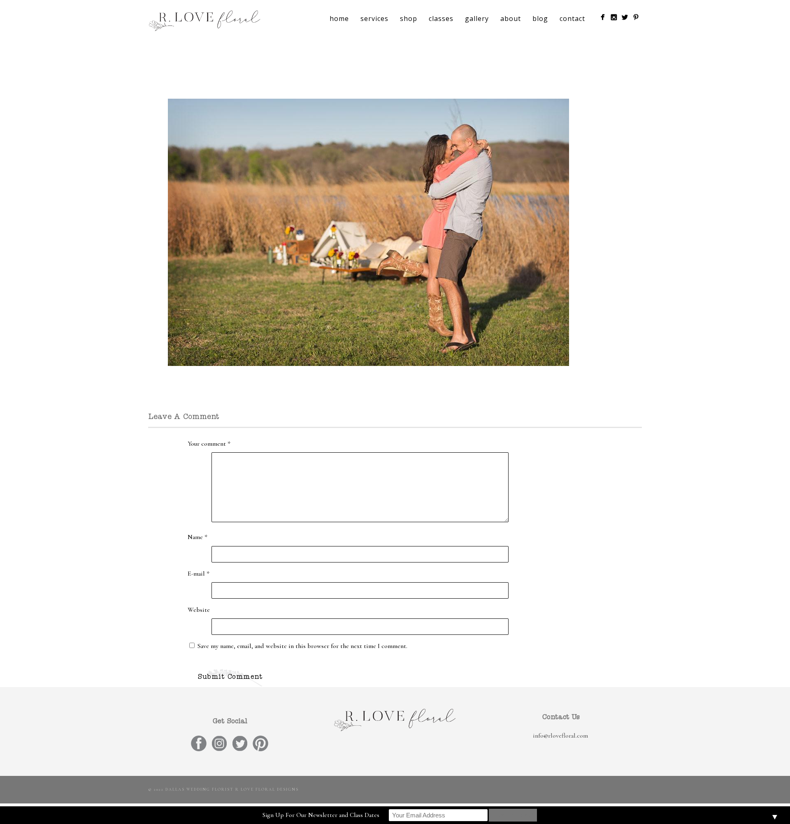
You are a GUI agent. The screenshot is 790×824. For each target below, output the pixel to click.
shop (408, 18)
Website (199, 610)
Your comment (209, 444)
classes (441, 18)
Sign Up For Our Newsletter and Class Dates (321, 815)
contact (572, 18)
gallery (477, 18)
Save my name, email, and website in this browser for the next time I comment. (302, 646)
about (510, 18)
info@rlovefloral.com (560, 735)
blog (540, 18)
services (374, 18)
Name (197, 537)
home (339, 18)
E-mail (198, 573)
